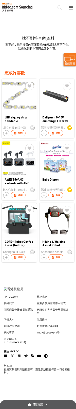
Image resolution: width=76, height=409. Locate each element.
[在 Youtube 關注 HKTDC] (39, 356)
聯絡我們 (9, 303)
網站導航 (9, 332)
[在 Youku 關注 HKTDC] (46, 356)
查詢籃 (38, 405)
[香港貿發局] (38, 291)
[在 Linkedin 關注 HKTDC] (19, 356)
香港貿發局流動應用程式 (51, 303)
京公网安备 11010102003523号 (15, 341)
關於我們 (42, 296)
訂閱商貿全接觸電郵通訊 (18, 309)
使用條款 (42, 319)
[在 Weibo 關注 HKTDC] (26, 356)
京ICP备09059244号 (48, 332)
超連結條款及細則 (47, 326)
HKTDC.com (11, 296)
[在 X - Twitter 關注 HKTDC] (12, 356)
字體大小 (9, 319)
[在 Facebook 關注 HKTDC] (5, 356)
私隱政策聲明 (12, 326)
